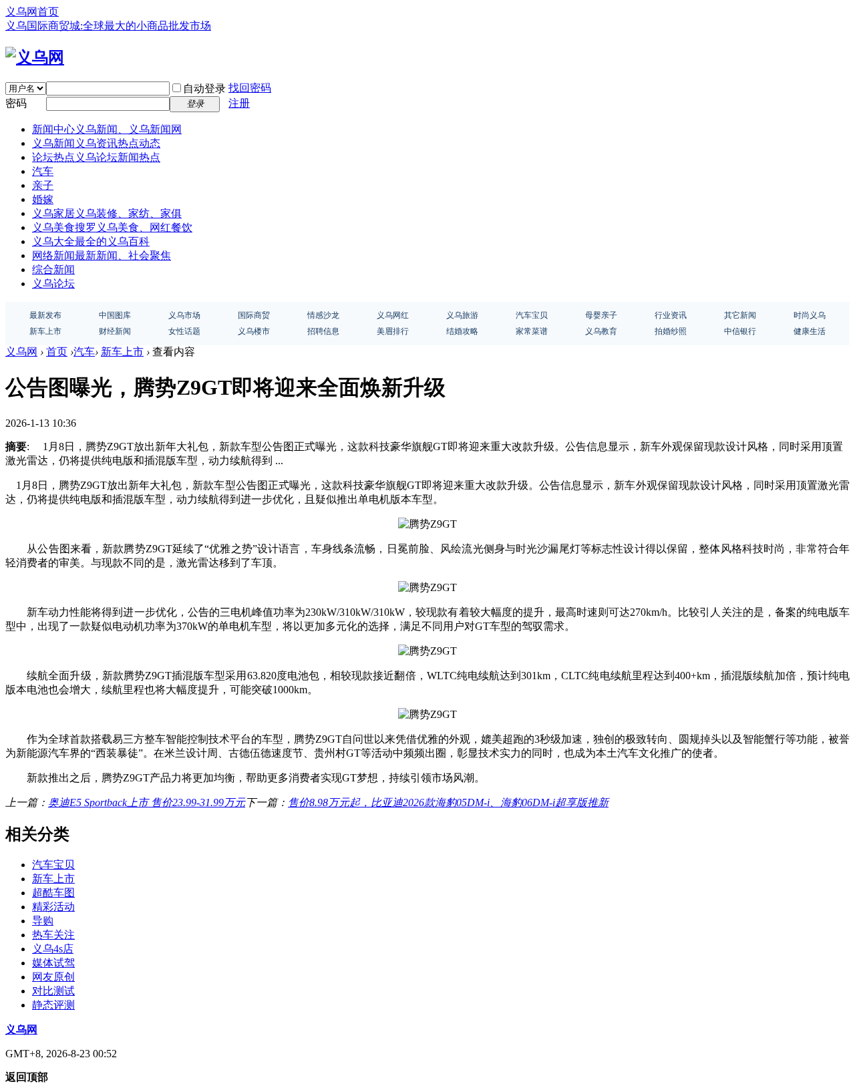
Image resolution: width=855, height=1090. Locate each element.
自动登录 (204, 88)
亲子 (42, 185)
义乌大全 (91, 241)
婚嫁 (42, 199)
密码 (16, 103)
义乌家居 (107, 213)
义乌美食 (112, 227)
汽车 (42, 171)
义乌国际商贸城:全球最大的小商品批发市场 (108, 25)
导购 (42, 920)
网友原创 (53, 976)
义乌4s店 (52, 948)
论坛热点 (96, 157)
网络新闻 (101, 255)
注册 (239, 103)
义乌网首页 (32, 11)
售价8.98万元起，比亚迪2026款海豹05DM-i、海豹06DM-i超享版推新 (448, 802)
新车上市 (122, 351)
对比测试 (53, 990)
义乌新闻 (96, 143)
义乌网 (21, 351)
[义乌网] (34, 57)
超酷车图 (53, 892)
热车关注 (53, 934)
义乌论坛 (53, 283)
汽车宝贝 (53, 864)
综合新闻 (53, 269)
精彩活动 (53, 906)
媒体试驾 (53, 962)
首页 (56, 351)
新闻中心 (107, 129)
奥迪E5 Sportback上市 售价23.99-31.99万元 (146, 802)
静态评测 (53, 1005)
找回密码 (249, 88)
